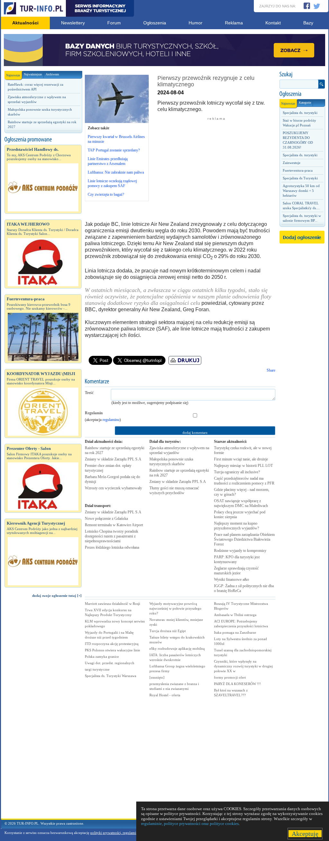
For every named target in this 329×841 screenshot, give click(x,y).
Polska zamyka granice (102, 656)
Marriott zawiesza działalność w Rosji (112, 603)
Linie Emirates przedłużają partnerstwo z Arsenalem (108, 161)
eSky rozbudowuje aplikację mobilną (177, 648)
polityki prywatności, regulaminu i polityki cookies (128, 833)
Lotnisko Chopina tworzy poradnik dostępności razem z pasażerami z (111, 536)
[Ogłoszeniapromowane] (43, 139)
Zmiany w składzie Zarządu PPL (113, 459)
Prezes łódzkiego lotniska (112, 547)
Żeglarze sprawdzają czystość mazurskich (236, 570)
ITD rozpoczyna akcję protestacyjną (111, 644)
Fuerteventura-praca (298, 170)
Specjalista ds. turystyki (300, 113)
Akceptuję (305, 833)
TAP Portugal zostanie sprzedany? (114, 150)
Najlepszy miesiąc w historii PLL (243, 465)
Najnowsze (13, 75)
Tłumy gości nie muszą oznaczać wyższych (174, 490)
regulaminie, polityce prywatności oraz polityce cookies (190, 823)
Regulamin (94, 413)
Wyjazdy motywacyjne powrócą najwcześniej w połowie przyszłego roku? (175, 608)
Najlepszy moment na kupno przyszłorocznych (236, 525)
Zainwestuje (291, 163)
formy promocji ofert (230, 677)
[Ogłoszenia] (302, 94)
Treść (89, 392)
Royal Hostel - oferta (164, 695)
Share (271, 370)
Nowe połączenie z (106, 518)
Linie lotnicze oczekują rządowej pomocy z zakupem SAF (112, 183)
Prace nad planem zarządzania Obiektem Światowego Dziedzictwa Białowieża (244, 539)
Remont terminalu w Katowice (114, 525)
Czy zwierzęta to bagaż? (106, 194)
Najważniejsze (33, 74)
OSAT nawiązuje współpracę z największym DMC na (241, 503)
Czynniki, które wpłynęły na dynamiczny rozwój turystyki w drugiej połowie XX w (243, 666)
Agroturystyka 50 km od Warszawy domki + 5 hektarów (301, 190)
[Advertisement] (43, 711)
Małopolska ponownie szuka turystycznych (171, 461)
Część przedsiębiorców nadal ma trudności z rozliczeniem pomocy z (244, 480)
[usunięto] (156, 677)
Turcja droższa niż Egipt (167, 631)
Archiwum (52, 74)
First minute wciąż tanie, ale (241, 459)
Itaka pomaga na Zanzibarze (235, 632)
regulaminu (111, 419)
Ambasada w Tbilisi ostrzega (235, 615)
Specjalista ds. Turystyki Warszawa (110, 676)
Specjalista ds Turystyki (300, 178)
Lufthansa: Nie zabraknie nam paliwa (116, 172)
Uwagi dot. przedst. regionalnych (109, 663)
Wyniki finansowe (231, 579)
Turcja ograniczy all (237, 472)
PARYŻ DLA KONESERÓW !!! (237, 684)
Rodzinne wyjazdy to (240, 550)
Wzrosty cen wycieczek (113, 488)
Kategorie (305, 102)
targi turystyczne (97, 669)
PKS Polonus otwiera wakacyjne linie (112, 650)
